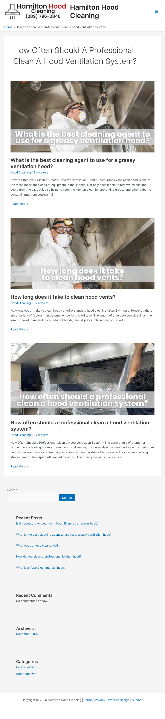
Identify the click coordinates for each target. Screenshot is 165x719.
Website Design (118, 700)
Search (12, 490)
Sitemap (137, 700)
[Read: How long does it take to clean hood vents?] (82, 253)
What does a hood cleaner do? (37, 545)
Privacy (100, 700)
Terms (88, 700)
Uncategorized (26, 673)
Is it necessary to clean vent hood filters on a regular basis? (57, 523)
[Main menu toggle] (156, 11)
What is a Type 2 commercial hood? (41, 567)
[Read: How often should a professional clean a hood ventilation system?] (82, 379)
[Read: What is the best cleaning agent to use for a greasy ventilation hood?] (82, 116)
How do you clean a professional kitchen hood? (48, 556)
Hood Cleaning (21, 172)
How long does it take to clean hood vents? (63, 297)
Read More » (19, 203)
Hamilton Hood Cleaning (94, 11)
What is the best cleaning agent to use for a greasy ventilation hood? (64, 534)
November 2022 (27, 634)
